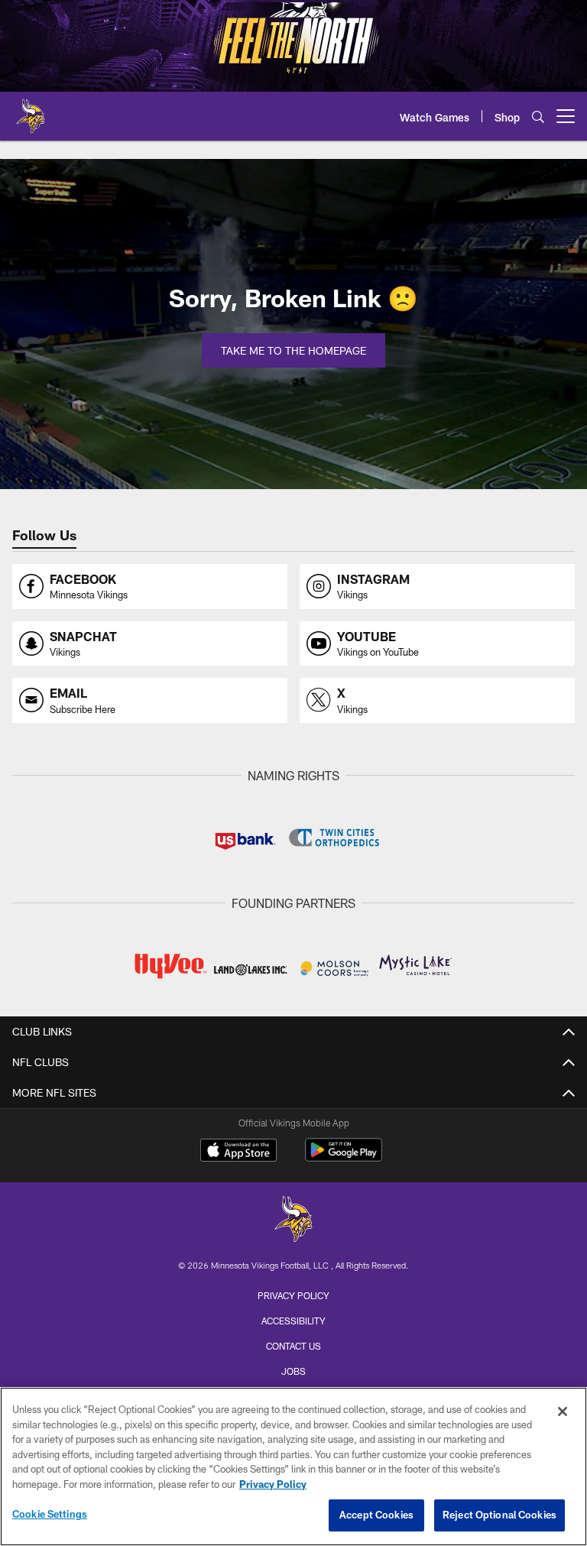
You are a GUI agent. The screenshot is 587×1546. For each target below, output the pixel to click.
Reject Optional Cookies (499, 1515)
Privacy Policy (293, 1295)
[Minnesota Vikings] (293, 1220)
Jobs (293, 1371)
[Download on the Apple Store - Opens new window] (238, 1152)
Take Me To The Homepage (293, 350)
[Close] (562, 1411)
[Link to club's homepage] (30, 110)
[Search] (538, 116)
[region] (293, 1466)
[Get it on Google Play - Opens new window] (343, 1157)
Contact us (293, 1345)
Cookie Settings (49, 1514)
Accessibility (293, 1320)
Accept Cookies (376, 1515)
